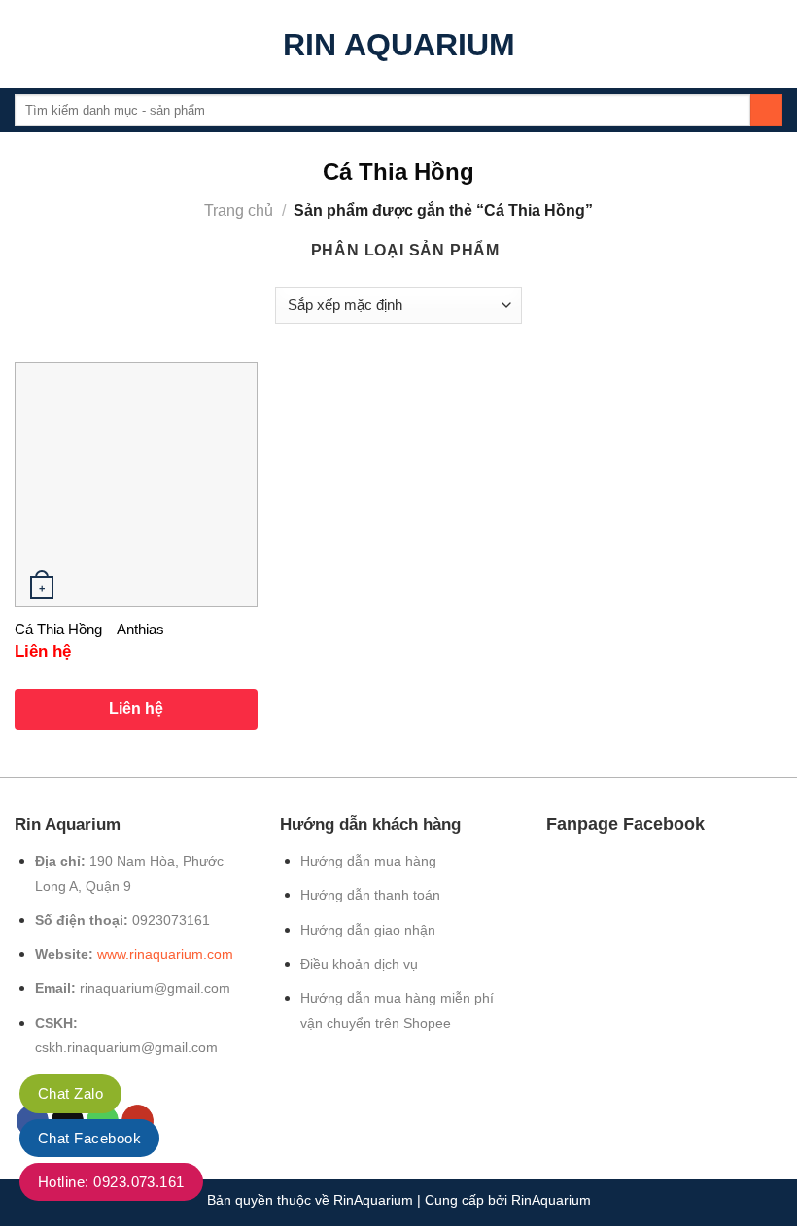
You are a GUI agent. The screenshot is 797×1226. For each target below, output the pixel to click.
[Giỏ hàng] (772, 44)
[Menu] (26, 44)
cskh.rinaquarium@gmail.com (126, 1047)
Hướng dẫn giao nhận (367, 929)
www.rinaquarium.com (165, 954)
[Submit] (766, 110)
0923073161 (171, 920)
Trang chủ (238, 210)
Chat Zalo (70, 1093)
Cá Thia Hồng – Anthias (89, 629)
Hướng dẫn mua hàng (368, 860)
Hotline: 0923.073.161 (111, 1182)
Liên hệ (136, 708)
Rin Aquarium (399, 44)
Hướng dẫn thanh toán (370, 894)
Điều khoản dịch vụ (359, 963)
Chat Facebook (89, 1138)
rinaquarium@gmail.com (155, 988)
